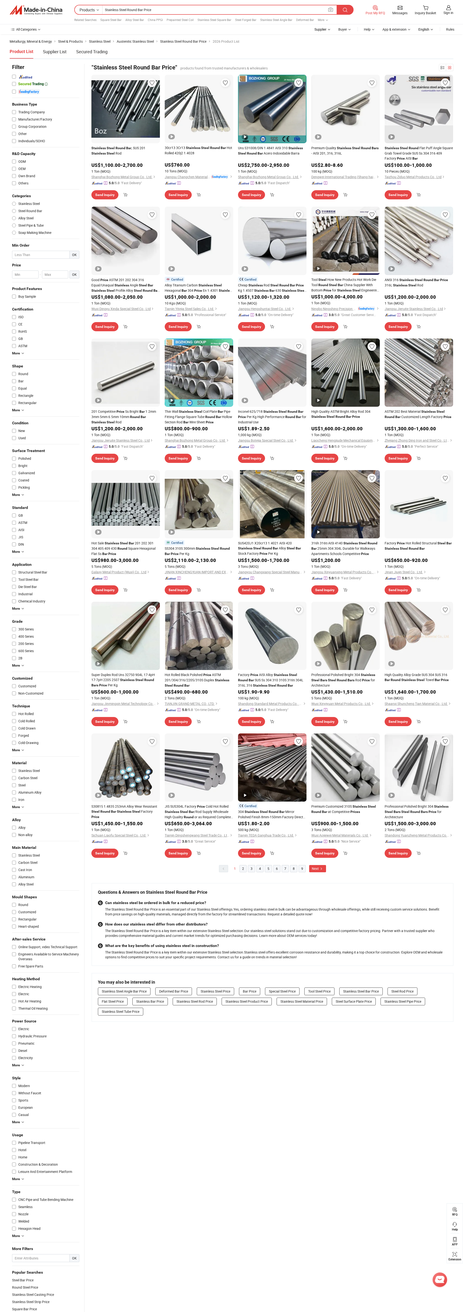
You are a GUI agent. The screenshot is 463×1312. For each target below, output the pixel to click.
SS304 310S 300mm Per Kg (197, 551)
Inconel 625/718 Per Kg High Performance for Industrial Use (272, 416)
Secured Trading (92, 51)
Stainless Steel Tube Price (120, 1011)
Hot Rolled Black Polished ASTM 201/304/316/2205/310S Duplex (197, 679)
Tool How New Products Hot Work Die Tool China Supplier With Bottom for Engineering (345, 285)
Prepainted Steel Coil (180, 20)
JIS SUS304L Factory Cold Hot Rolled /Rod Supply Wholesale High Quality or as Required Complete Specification (198, 812)
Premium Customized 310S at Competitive (343, 809)
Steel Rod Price (402, 991)
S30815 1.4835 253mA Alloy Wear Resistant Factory (124, 811)
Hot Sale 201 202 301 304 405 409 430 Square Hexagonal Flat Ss (123, 548)
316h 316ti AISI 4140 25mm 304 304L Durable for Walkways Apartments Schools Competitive (344, 548)
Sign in (448, 12)
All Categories (26, 29)
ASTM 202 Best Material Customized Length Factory (418, 414)
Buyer (342, 29)
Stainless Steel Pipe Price (402, 1001)
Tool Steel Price (319, 991)
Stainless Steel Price (215, 991)
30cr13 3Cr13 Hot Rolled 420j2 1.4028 (198, 150)
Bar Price (249, 991)
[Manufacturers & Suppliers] (36, 10)
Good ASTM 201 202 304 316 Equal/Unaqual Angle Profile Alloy (125, 285)
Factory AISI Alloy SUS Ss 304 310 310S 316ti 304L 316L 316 (270, 680)
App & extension (394, 29)
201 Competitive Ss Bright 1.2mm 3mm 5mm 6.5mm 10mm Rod (123, 416)
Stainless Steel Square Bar (214, 20)
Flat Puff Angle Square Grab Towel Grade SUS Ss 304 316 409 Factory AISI (419, 153)
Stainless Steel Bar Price (361, 991)
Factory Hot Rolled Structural (418, 545)
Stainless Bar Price (150, 1001)
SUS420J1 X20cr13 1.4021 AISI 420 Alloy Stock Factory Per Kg (269, 548)
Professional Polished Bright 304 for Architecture (417, 811)
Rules (450, 29)
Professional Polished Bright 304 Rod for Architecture (343, 680)
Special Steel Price (282, 991)
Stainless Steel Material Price (301, 1001)
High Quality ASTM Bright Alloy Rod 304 (340, 414)
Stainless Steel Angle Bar (276, 20)
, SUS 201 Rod (118, 151)
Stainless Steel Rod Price (195, 1001)
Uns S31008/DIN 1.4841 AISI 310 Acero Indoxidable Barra (270, 151)
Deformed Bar (305, 20)
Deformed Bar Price (173, 991)
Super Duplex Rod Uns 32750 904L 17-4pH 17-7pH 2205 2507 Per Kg (123, 679)
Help (367, 29)
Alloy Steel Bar (134, 20)
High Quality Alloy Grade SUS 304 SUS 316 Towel (417, 677)
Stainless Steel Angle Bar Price (124, 991)
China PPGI (155, 20)
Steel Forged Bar (245, 20)
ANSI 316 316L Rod (416, 282)
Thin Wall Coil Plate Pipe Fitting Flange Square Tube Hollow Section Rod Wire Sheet (198, 416)
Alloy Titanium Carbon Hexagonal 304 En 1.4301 (199, 288)
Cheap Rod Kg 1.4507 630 (271, 288)
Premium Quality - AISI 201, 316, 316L (345, 151)
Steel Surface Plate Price (354, 1001)
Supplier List (55, 51)
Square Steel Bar (111, 20)
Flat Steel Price (113, 1001)
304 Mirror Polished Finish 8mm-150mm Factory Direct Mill (270, 814)
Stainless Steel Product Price (246, 1001)
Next (316, 868)
